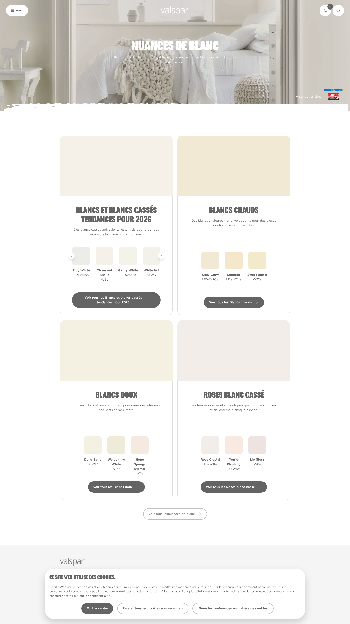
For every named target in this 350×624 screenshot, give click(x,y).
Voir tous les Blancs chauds (230, 302)
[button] (17, 10)
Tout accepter (97, 608)
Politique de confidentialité (91, 595)
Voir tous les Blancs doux (113, 487)
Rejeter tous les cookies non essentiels (153, 608)
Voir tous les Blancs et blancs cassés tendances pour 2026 (113, 300)
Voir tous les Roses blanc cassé (230, 487)
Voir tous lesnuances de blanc (171, 514)
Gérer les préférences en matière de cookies (233, 608)
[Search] (338, 10)
